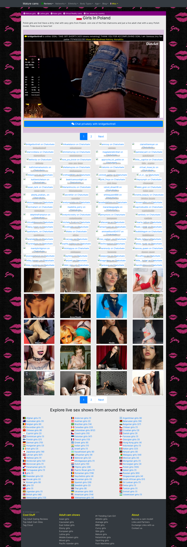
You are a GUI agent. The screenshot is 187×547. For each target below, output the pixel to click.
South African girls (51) (134, 479)
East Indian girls (66, 525)
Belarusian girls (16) (132, 421)
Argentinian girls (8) (132, 418)
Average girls (101, 522)
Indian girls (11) (82, 445)
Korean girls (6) (33, 482)
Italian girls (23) (130, 448)
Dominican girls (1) (35, 436)
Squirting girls (102, 540)
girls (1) (29, 473)
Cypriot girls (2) (34, 433)
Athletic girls (101, 519)
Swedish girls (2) (83, 485)
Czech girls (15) (82, 433)
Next (101, 136)
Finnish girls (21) (34, 439)
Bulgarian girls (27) (132, 424)
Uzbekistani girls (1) (132, 494)
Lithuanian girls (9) (83, 454)
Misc (113, 3)
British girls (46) (34, 494)
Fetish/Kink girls (103, 537)
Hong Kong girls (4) (132, 442)
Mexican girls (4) (131, 458)
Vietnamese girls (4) (84, 497)
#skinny (109, 39)
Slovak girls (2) (33, 479)
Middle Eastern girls (68, 537)
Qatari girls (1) (129, 470)
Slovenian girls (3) (83, 479)
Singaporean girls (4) (133, 476)
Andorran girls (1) (83, 418)
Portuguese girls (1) (35, 470)
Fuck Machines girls (104, 543)
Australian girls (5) (35, 421)
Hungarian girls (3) (35, 445)
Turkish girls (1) (130, 488)
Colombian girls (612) (85, 430)
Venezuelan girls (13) (36, 497)
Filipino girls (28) (83, 467)
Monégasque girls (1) (85, 461)
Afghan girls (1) (33, 418)
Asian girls (57, 13)
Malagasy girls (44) (132, 454)
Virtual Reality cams (73, 13)
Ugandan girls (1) (34, 491)
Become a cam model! (142, 519)
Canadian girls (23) (84, 427)
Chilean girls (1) (130, 427)
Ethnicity (72, 3)
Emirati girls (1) (130, 491)
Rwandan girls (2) (34, 476)
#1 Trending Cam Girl (105, 516)
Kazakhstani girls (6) (84, 451)
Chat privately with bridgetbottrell (95, 123)
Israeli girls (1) (81, 448)
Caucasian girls (66, 522)
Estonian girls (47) (83, 436)
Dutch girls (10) (82, 464)
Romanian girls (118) (84, 473)
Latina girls (44, 13)
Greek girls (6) (81, 442)
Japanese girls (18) (35, 451)
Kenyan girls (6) (130, 451)
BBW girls (100, 525)
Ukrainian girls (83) (84, 491)
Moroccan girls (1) (35, 464)
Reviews (47, 3)
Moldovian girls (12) (35, 461)
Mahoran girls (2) (83, 458)
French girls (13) (82, 439)
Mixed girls (64, 540)
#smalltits (118, 39)
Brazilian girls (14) (83, 424)
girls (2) (30, 485)
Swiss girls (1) (129, 485)
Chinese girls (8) (34, 430)
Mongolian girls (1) (132, 461)
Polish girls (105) (131, 467)
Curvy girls (100, 528)
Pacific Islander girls (68, 543)
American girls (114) (84, 494)
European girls (66, 531)
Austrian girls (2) (83, 421)
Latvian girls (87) (34, 454)
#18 (94, 39)
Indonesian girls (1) (132, 445)
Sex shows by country (95, 13)
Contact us (137, 528)
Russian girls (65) (131, 473)
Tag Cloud (28, 525)
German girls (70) (34, 442)
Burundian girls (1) (35, 427)
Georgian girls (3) (131, 439)
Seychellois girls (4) (84, 476)
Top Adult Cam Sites (33, 522)
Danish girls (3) (130, 433)
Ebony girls (64, 528)
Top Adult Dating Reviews (35, 519)
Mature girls (30, 13)
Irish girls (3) (32, 448)
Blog (104, 3)
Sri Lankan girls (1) (132, 482)
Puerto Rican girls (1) (85, 470)
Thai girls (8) (81, 488)
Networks (60, 3)
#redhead (100, 39)
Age (97, 3)
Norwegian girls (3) (132, 464)
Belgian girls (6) (33, 424)
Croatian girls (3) (131, 430)
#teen (89, 39)
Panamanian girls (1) (36, 467)
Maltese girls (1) (33, 458)
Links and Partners (141, 522)
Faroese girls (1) (130, 436)
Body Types (85, 3)
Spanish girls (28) (83, 482)
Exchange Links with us (143, 525)
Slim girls (99, 531)
